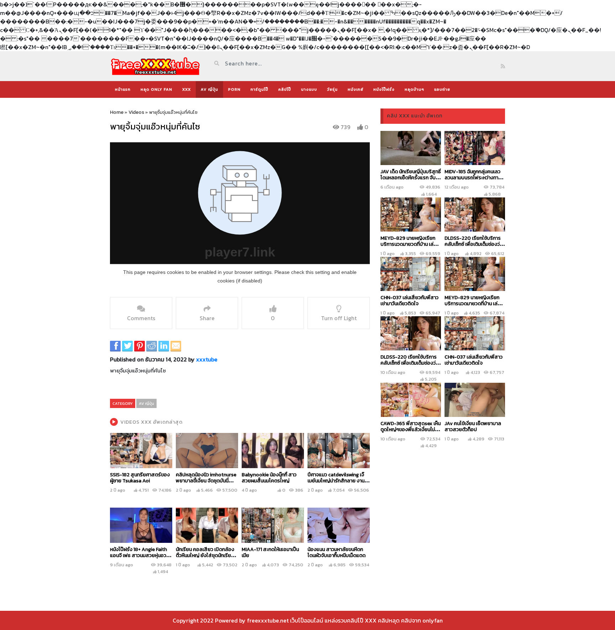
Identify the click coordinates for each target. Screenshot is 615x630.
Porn (234, 89)
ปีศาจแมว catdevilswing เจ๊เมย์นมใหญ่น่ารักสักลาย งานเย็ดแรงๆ (336, 481)
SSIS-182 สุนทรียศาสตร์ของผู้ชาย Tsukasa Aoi (140, 478)
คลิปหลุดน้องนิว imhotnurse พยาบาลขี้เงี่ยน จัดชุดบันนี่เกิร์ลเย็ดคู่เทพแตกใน (206, 481)
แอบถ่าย (442, 89)
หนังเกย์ (355, 89)
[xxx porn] (155, 66)
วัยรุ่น (332, 89)
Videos (136, 112)
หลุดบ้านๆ (414, 89)
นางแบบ (309, 89)
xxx (186, 89)
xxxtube (206, 359)
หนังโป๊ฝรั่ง (384, 89)
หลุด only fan (156, 89)
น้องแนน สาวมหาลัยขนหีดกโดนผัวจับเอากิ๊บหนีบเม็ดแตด (337, 552)
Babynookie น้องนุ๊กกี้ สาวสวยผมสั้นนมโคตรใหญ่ (269, 478)
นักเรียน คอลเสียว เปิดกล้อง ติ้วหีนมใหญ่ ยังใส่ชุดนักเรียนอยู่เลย (205, 555)
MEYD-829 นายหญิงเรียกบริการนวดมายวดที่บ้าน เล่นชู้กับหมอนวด (409, 244)
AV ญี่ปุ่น (209, 89)
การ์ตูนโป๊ (259, 89)
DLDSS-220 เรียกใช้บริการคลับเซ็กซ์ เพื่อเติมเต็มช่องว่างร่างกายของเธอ (475, 244)
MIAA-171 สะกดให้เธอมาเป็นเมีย (270, 552)
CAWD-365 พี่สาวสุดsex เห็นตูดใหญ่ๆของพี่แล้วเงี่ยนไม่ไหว (410, 429)
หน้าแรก (123, 89)
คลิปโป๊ (284, 89)
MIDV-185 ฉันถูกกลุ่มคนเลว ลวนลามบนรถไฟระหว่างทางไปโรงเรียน (473, 177)
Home (116, 112)
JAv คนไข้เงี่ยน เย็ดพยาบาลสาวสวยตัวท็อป (473, 426)
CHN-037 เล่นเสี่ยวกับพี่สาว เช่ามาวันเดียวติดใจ (409, 300)
